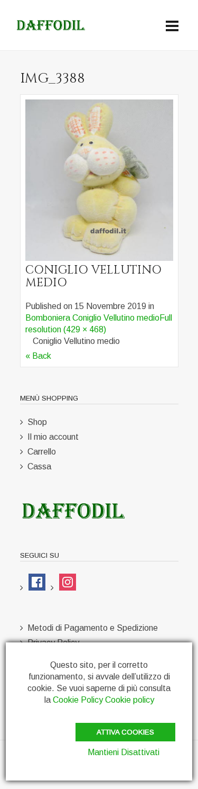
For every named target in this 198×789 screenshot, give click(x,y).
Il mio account (53, 436)
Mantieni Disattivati (123, 752)
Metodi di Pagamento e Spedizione (92, 627)
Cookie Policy (78, 699)
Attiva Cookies (125, 732)
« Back (38, 355)
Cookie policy (129, 699)
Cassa (39, 466)
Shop (37, 422)
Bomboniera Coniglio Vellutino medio (92, 317)
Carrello (41, 451)
